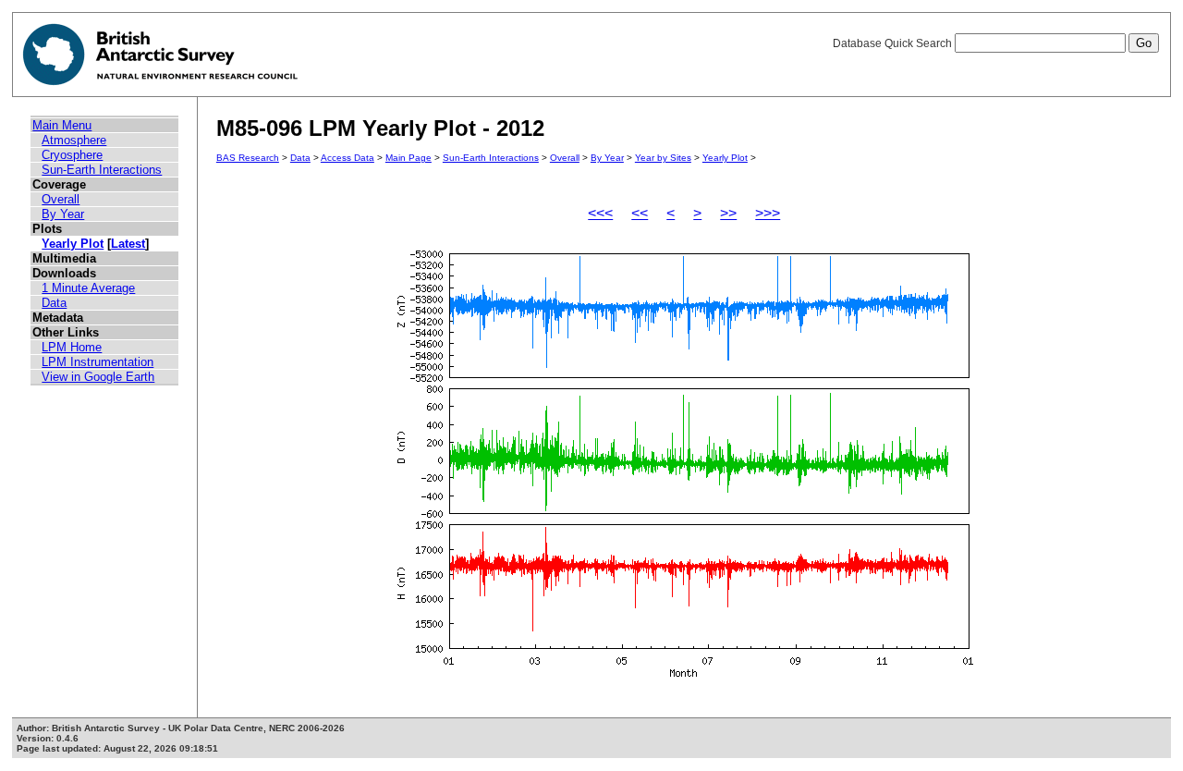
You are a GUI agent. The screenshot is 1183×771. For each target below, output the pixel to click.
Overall (60, 199)
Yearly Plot (73, 244)
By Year (63, 214)
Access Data (347, 158)
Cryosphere (72, 155)
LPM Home (72, 347)
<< (639, 213)
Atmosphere (74, 140)
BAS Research (247, 158)
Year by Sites (663, 158)
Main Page (408, 158)
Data (54, 303)
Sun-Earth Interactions (102, 170)
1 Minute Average (88, 288)
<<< (600, 213)
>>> (767, 213)
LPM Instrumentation (97, 362)
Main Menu (61, 125)
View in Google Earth (98, 377)
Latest (128, 244)
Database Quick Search (894, 43)
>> (728, 213)
